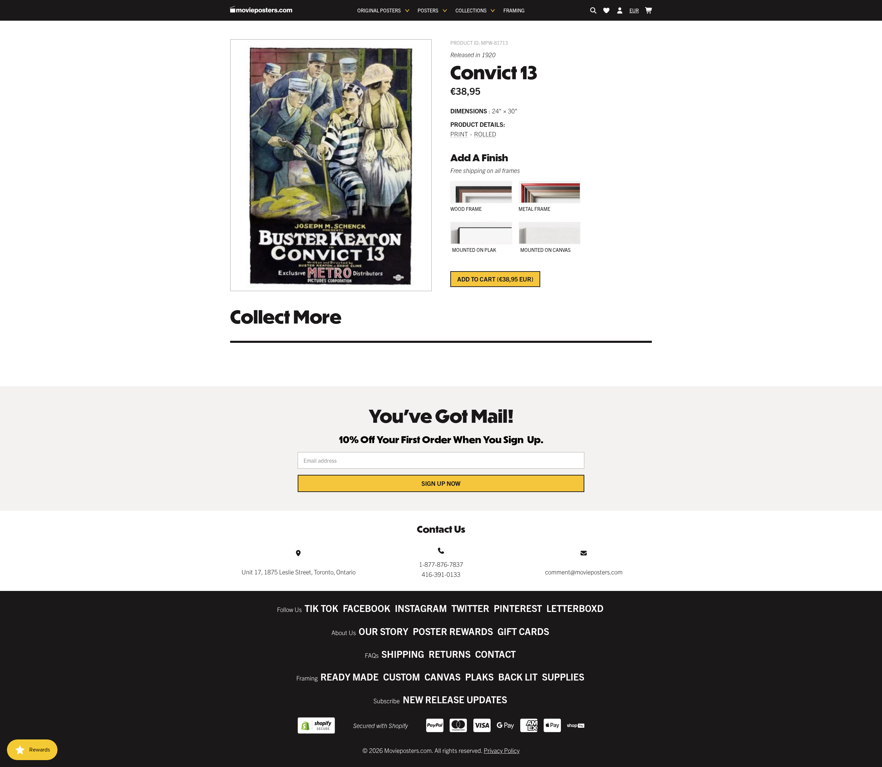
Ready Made (349, 676)
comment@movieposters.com (584, 572)
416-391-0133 (441, 574)
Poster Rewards (453, 631)
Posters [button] (428, 10)
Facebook (366, 608)
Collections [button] (470, 10)
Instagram (421, 608)
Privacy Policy (502, 750)
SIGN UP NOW (441, 483)
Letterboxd (575, 608)
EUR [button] (634, 10)
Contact (495, 653)
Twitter (470, 608)
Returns (450, 653)
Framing (514, 10)
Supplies (563, 676)
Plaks (479, 676)
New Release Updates (455, 699)
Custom (401, 676)
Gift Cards (523, 631)
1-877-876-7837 (441, 564)
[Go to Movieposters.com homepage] (261, 9)
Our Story (383, 631)
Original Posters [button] (379, 10)
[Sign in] (619, 10)
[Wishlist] (606, 10)
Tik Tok (321, 608)
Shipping (402, 653)
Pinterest (518, 608)
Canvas (442, 676)
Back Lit (517, 676)
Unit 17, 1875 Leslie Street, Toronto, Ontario (299, 572)
